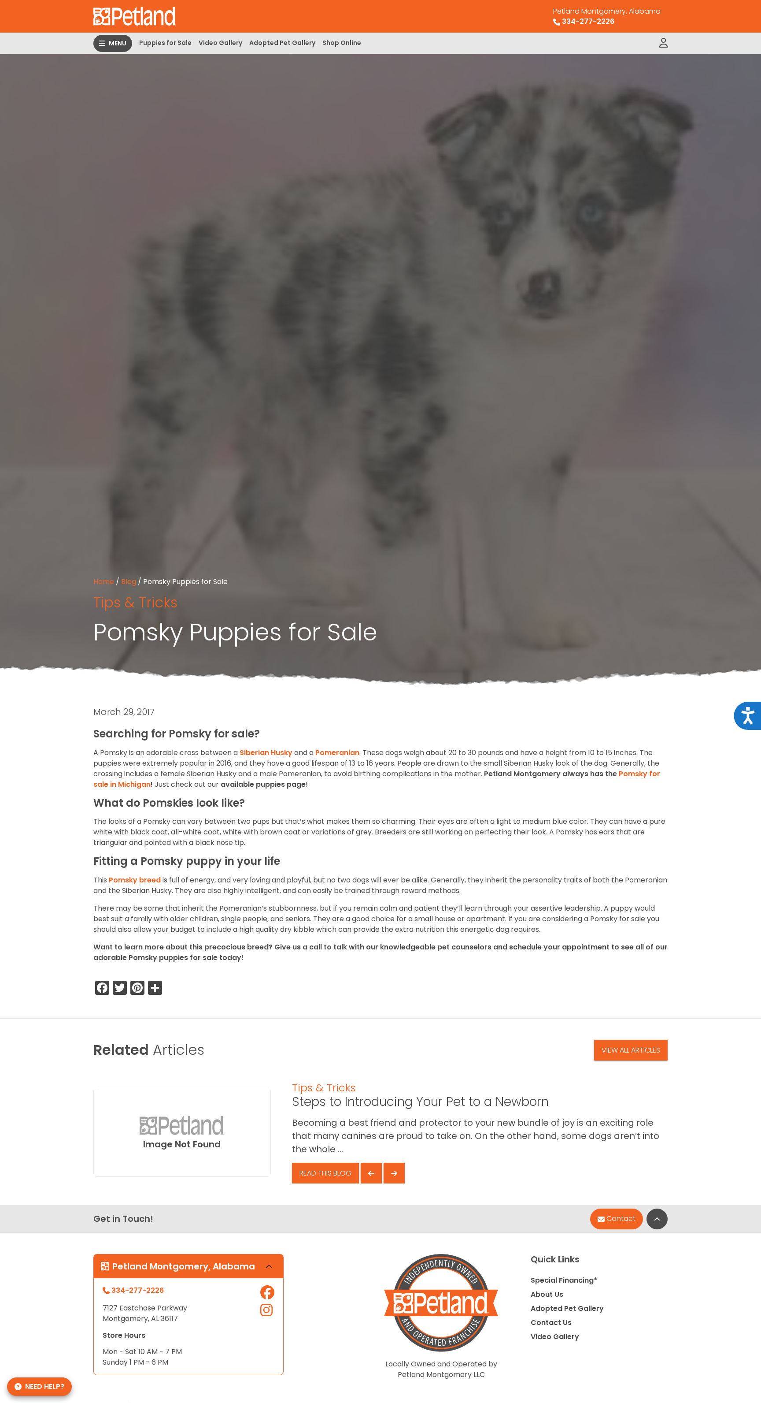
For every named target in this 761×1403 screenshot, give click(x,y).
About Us (547, 1294)
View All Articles (631, 1050)
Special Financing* (564, 1280)
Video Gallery (220, 42)
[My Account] (663, 43)
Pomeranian (337, 753)
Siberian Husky (266, 753)
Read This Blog (325, 1173)
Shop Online (341, 42)
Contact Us (551, 1322)
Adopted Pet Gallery (282, 42)
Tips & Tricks (135, 602)
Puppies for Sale (165, 42)
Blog (128, 582)
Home (103, 582)
